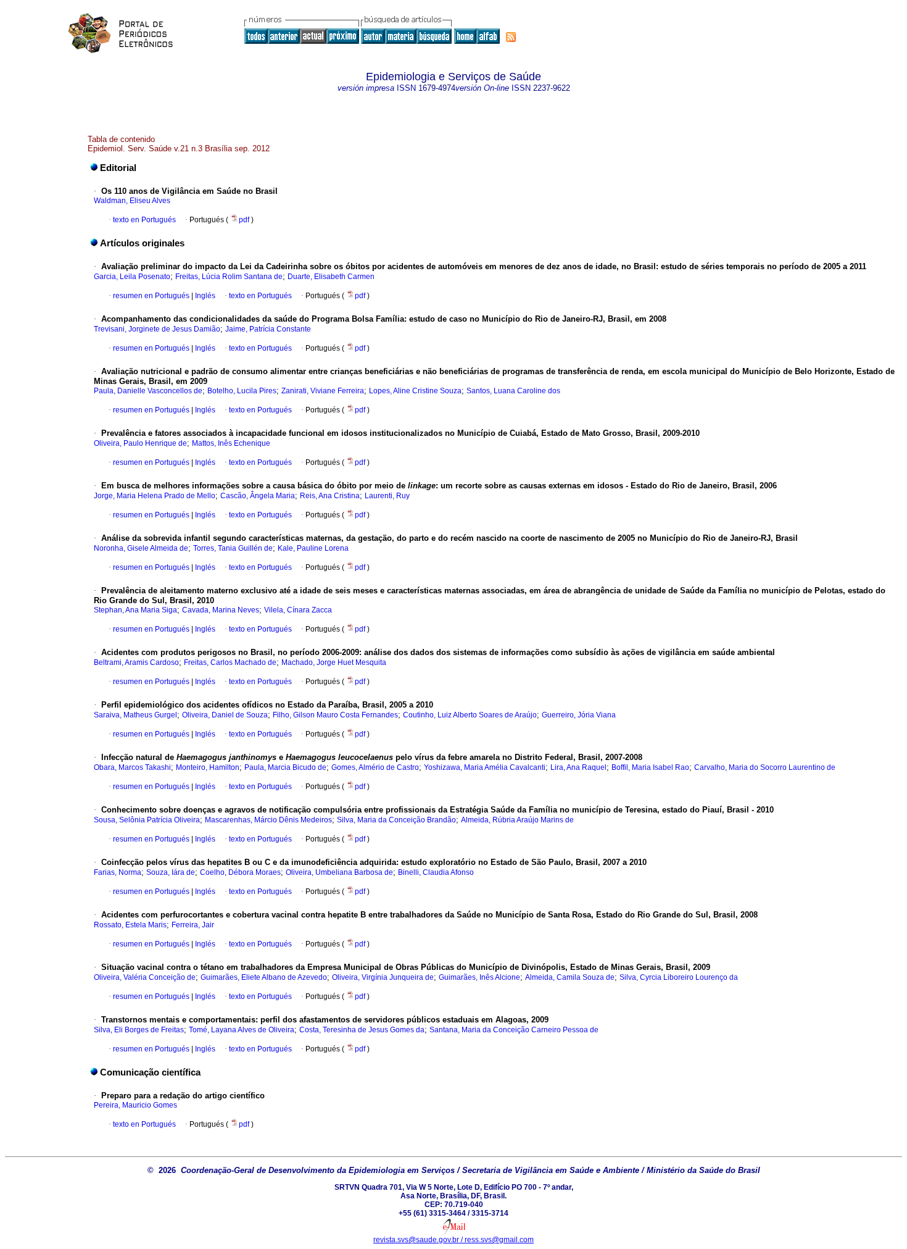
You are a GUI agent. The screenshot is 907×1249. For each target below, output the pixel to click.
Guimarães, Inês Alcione (479, 977)
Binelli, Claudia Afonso (436, 872)
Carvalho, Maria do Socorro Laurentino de (764, 767)
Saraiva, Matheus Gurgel (135, 715)
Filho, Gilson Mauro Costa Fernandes (335, 715)
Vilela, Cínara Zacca (298, 610)
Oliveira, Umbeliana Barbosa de (339, 872)
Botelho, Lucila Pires (241, 390)
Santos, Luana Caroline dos (513, 390)
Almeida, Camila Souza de (570, 977)
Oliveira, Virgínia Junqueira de (383, 977)
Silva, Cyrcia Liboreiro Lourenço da (678, 977)
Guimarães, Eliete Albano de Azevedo (264, 977)
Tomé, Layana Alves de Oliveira (241, 1030)
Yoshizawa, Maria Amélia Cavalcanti (484, 767)
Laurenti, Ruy (387, 495)
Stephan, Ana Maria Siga (135, 610)
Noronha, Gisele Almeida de (141, 548)
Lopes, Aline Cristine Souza (415, 390)
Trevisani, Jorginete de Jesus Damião (157, 329)
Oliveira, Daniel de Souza (225, 715)
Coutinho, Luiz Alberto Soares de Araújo (470, 715)
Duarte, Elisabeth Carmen (331, 276)
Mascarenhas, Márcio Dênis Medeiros (268, 820)
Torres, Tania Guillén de (233, 548)
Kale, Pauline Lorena (313, 548)
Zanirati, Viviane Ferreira (322, 390)
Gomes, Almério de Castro (375, 767)
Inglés (204, 295)
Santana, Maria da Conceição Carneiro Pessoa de (513, 1030)
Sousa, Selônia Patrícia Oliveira (147, 820)
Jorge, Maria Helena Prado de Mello (154, 495)
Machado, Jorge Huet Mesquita (333, 662)
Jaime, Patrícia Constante (268, 329)
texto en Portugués (144, 219)
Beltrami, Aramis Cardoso (136, 662)
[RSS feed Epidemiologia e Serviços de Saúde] (511, 37)
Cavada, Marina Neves (220, 610)
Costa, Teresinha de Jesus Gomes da (362, 1030)
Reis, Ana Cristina (330, 495)
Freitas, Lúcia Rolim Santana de (229, 276)
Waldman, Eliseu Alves (132, 200)
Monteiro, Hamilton (207, 767)
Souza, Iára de (170, 872)
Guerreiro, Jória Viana (579, 715)
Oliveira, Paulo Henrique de (140, 443)
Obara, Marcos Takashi (132, 767)
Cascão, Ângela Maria (257, 495)
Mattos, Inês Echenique (231, 443)
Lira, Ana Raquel (578, 767)
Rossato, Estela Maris (130, 925)
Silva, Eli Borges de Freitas (139, 1030)
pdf (245, 219)
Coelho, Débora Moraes (240, 872)
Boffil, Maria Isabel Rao (650, 767)
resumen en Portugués (151, 295)
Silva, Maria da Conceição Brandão (396, 820)
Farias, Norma (117, 872)
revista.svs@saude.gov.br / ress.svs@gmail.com (453, 1239)
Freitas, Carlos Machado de (230, 662)
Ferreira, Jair (193, 925)
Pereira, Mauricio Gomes (135, 1105)
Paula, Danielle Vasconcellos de (148, 390)
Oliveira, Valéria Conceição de (145, 977)
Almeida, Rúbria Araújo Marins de (517, 820)
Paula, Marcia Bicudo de (285, 767)
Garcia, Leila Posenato (132, 276)
